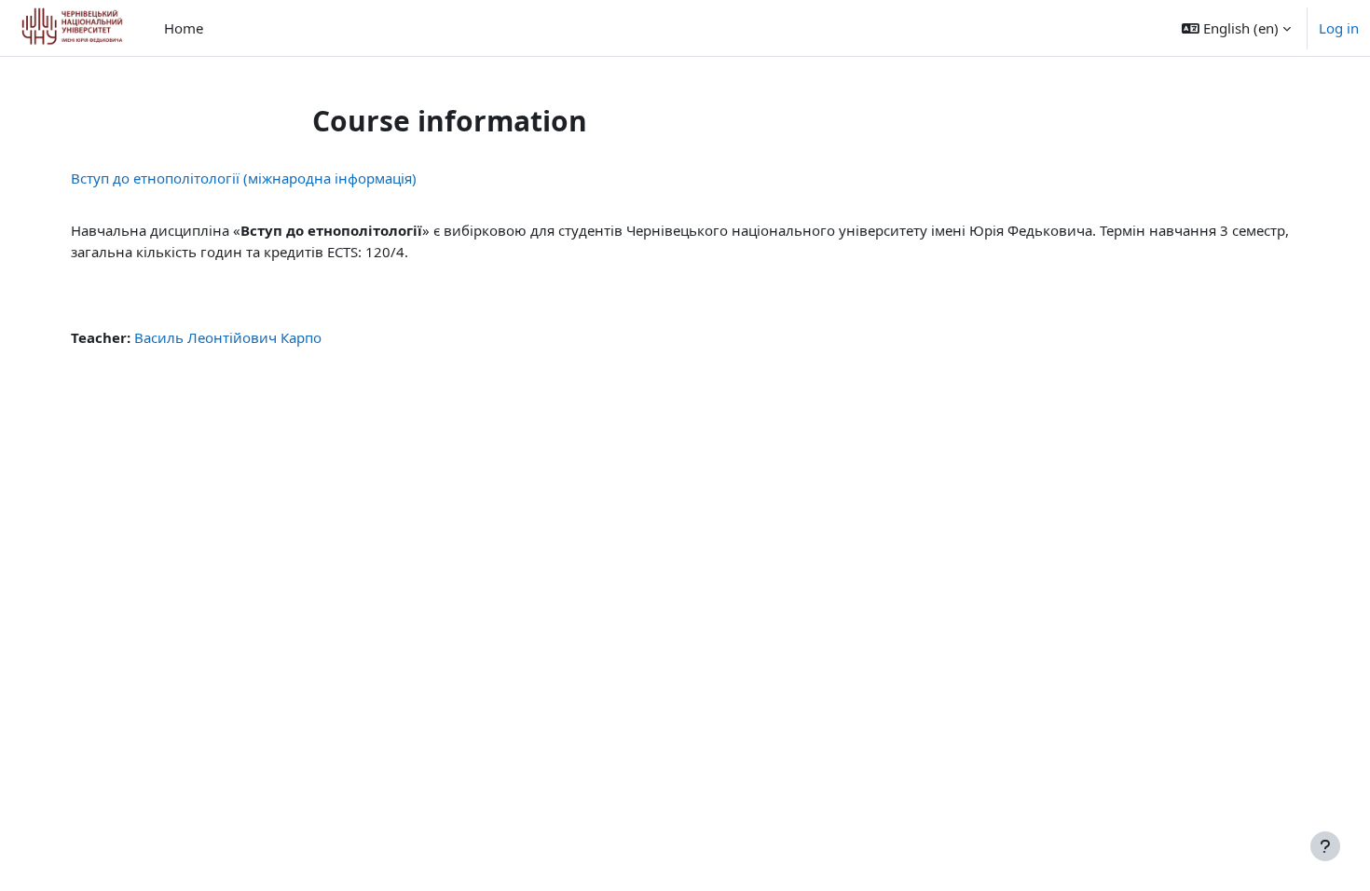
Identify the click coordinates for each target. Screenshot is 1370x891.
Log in (1339, 28)
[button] (1236, 28)
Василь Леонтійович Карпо (228, 337)
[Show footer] (1325, 846)
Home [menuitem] (183, 28)
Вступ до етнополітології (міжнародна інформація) (244, 178)
